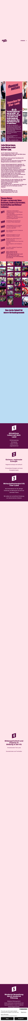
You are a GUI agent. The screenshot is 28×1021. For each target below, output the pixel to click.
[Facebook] (15, 110)
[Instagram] (13, 110)
